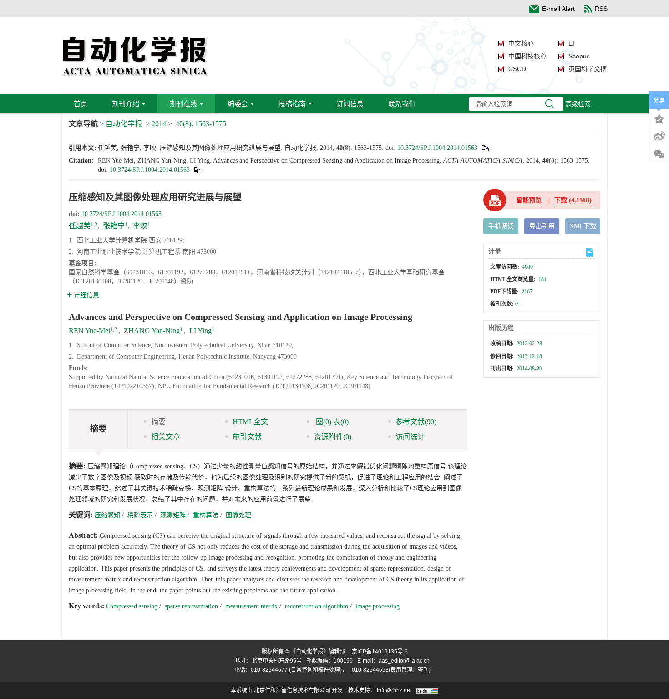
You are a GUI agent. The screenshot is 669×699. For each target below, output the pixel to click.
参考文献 (415, 422)
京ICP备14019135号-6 (380, 651)
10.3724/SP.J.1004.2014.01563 (437, 147)
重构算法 (205, 515)
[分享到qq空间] (659, 118)
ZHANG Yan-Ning (152, 330)
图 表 (331, 422)
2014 (159, 124)
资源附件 (332, 437)
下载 (573, 200)
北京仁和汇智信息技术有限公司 (292, 690)
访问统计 (410, 437)
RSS (601, 8)
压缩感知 (107, 515)
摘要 (158, 422)
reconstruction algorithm (316, 606)
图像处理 (238, 515)
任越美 (80, 226)
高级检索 (578, 104)
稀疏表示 (140, 515)
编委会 (238, 104)
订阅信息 (350, 104)
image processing (377, 606)
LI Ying (200, 330)
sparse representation (191, 606)
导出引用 (542, 226)
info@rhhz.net (394, 690)
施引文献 (247, 437)
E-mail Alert (558, 8)
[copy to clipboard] (197, 169)
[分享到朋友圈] (659, 154)
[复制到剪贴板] (485, 147)
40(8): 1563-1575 (201, 124)
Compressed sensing (131, 606)
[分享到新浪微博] (659, 136)
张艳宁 (114, 226)
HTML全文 (250, 422)
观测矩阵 (173, 515)
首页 (80, 104)
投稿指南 (292, 104)
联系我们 (402, 104)
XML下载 (582, 226)
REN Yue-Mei (89, 330)
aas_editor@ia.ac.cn (404, 661)
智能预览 (529, 200)
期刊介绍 (125, 104)
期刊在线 (183, 104)
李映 (140, 226)
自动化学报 (124, 124)
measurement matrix (251, 606)
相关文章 (165, 437)
